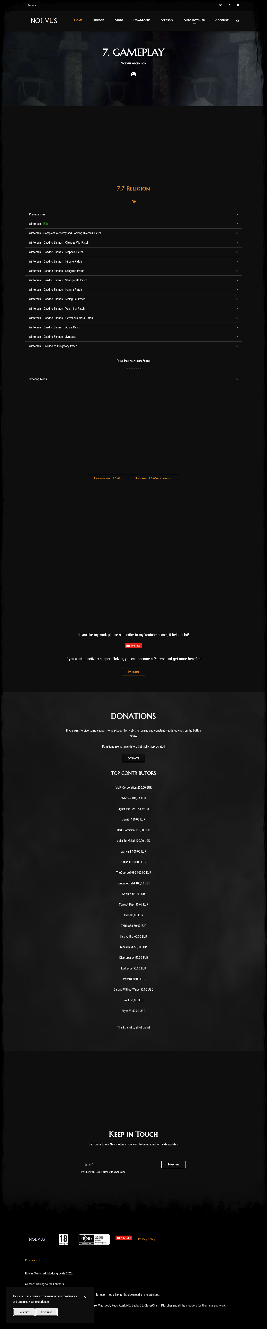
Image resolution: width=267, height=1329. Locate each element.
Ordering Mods (38, 379)
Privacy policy (146, 1239)
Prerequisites (37, 214)
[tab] (133, 214)
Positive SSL (33, 1260)
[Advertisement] (133, 149)
